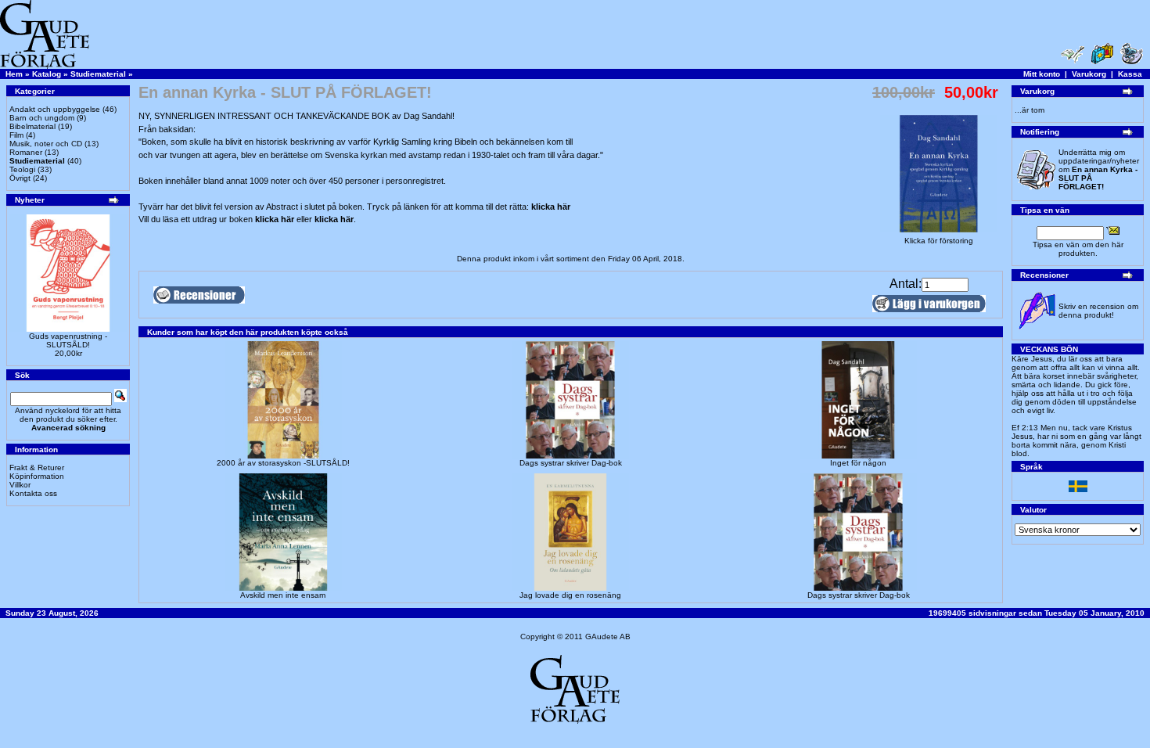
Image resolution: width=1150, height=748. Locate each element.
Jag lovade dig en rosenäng (570, 595)
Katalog (46, 74)
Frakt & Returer (36, 467)
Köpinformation (36, 476)
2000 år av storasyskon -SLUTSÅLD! (283, 463)
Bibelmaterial (32, 126)
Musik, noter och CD (45, 143)
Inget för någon (858, 463)
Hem (14, 74)
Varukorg (1089, 74)
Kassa (1130, 74)
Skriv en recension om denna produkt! (1098, 310)
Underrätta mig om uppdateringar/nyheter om (1098, 169)
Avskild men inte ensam (282, 595)
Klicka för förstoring (938, 240)
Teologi (22, 169)
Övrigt (20, 178)
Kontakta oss (33, 493)
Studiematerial (98, 74)
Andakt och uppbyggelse (54, 109)
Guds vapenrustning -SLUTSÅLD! (68, 340)
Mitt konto (1041, 74)
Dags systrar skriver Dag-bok (570, 463)
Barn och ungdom (41, 117)
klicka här (550, 206)
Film (16, 135)
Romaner (25, 152)
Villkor (20, 484)
